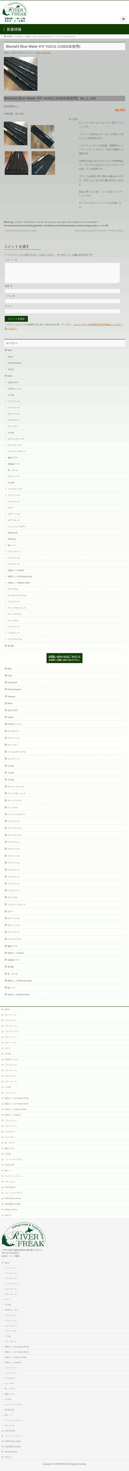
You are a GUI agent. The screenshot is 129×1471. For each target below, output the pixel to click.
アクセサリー (14, 420)
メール (10, 296)
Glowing (11, 539)
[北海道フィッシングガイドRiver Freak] (15, 20)
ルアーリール (14, 414)
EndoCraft (12, 533)
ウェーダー (13, 426)
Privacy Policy (11, 1209)
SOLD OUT (46, 53)
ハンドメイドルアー (17, 526)
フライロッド (14, 407)
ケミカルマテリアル (17, 595)
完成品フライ (14, 464)
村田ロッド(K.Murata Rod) (20, 576)
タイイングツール (16, 439)
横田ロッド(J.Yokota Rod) (16, 1104)
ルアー (11, 508)
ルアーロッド (14, 520)
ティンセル (13, 620)
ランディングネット (17, 451)
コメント (11, 259)
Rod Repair (10, 1187)
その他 (11, 395)
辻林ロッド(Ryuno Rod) (19, 583)
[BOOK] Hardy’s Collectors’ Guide (20, 231)
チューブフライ (15, 614)
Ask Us (8, 1215)
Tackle (11, 369)
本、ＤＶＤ (13, 470)
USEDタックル (15, 389)
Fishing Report (14, 363)
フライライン (14, 551)
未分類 (11, 646)
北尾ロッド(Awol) (16, 570)
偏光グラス (13, 457)
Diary (10, 357)
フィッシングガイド (14, 1193)
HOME (9, 36)
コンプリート (14, 601)
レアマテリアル (15, 639)
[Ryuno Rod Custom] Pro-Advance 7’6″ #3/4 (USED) (100, 231)
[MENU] (123, 19)
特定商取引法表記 (13, 1204)
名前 (8, 286)
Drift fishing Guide (13, 1198)
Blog (10, 350)
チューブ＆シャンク (17, 608)
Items (28, 36)
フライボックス (15, 445)
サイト (8, 306)
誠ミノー (12, 545)
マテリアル (13, 589)
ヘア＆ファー (14, 633)
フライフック (14, 627)
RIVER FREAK (61, 1464)
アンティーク (14, 476)
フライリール (14, 401)
